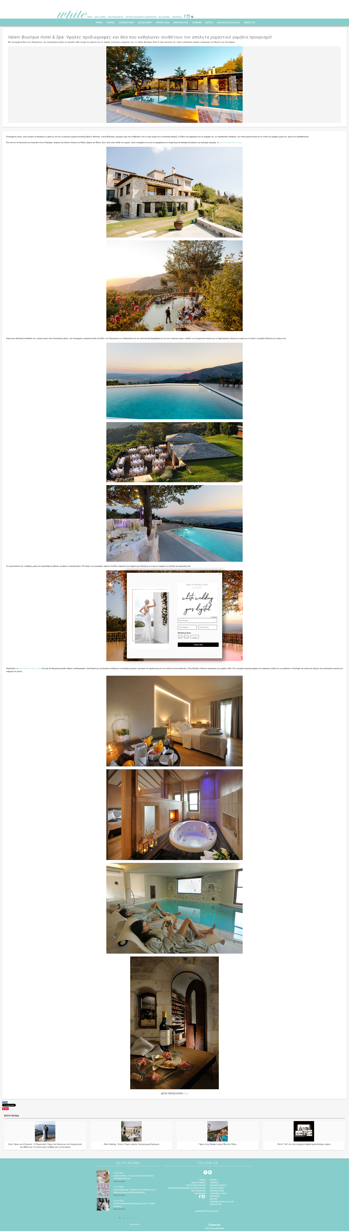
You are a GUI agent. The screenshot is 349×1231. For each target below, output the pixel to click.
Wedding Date (184, 633)
